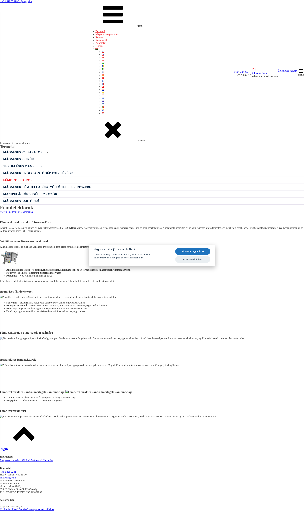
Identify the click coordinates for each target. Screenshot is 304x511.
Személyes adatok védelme (40, 509)
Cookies (23, 509)
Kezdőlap (5, 143)
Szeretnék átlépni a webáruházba (16, 212)
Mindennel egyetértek (193, 251)
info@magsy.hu (24, 1)
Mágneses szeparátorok (107, 34)
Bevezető (100, 31)
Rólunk (99, 37)
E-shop (99, 46)
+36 (8, 1)
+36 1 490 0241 (242, 72)
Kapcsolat (100, 43)
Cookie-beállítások (9, 509)
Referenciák (101, 40)
